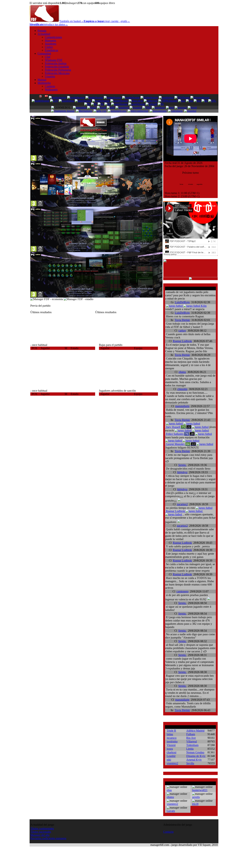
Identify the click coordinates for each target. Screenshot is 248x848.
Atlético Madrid (195, 730)
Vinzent (171, 745)
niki (169, 759)
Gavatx (171, 810)
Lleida (190, 748)
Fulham (190, 734)
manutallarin (182, 406)
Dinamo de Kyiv (196, 756)
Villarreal (191, 741)
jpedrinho (172, 741)
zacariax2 (182, 504)
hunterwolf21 (200, 790)
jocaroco (171, 737)
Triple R (171, 730)
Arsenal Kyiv (194, 759)
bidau (170, 734)
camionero (182, 591)
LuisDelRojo (182, 302)
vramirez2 (172, 763)
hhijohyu (182, 472)
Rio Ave (191, 737)
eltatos (182, 371)
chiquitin (182, 389)
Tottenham (192, 745)
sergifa (196, 797)
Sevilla (190, 763)
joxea (170, 748)
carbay (182, 330)
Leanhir (171, 756)
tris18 (195, 803)
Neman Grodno (195, 752)
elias (169, 790)
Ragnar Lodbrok (182, 341)
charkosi (171, 752)
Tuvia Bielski (182, 320)
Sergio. (182, 465)
